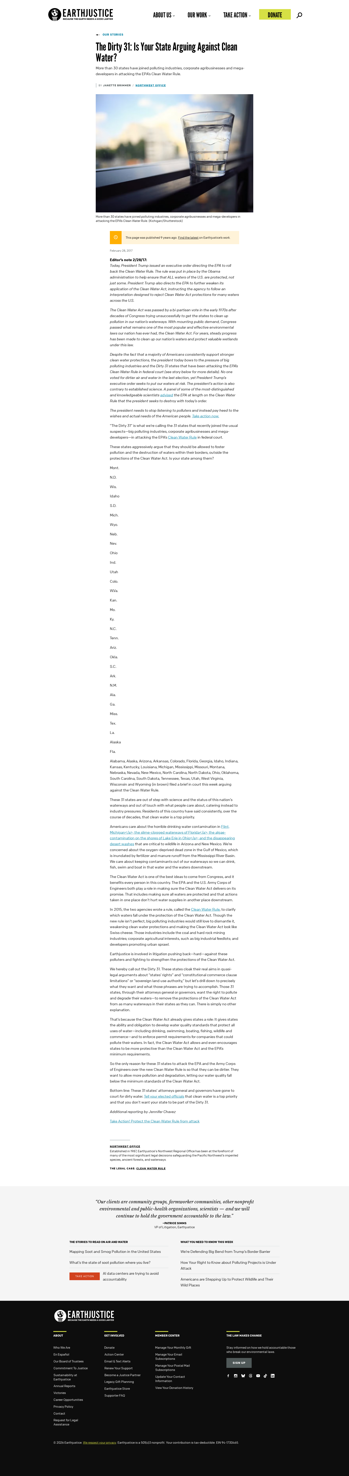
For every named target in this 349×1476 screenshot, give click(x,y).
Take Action (235, 15)
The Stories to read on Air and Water (98, 1242)
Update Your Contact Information (170, 1379)
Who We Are (61, 1347)
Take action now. (205, 416)
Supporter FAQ (114, 1395)
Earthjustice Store (117, 1388)
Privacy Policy (63, 1406)
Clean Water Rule (182, 437)
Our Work (197, 15)
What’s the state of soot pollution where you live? (109, 1262)
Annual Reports (64, 1386)
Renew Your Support (118, 1368)
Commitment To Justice (71, 1368)
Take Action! (155, 1121)
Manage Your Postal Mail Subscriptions (172, 1367)
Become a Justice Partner (122, 1375)
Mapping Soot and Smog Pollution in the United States (115, 1251)
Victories (60, 1393)
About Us (162, 15)
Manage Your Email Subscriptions (168, 1356)
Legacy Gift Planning (119, 1382)
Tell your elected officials (164, 1096)
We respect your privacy (99, 1442)
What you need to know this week (207, 1242)
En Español (61, 1354)
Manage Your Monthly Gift (173, 1347)
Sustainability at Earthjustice (65, 1377)
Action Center (114, 1354)
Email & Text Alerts (117, 1361)
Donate (275, 15)
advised (166, 395)
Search (299, 14)
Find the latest (188, 237)
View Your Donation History (174, 1388)
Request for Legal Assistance (66, 1422)
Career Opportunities (68, 1400)
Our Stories (113, 34)
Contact (59, 1413)
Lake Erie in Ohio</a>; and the (188, 838)
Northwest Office (151, 85)
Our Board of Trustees (69, 1361)
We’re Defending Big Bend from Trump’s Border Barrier (225, 1251)
